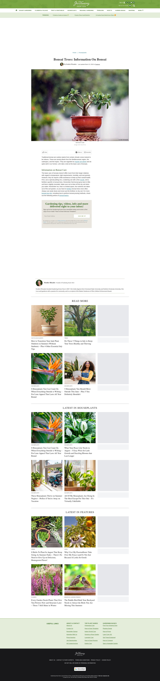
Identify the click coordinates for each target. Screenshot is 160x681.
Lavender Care (89, 637)
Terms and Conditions (82, 660)
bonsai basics (63, 195)
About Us (69, 625)
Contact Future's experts (65, 660)
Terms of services (62, 220)
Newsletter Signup (71, 631)
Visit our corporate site (103, 675)
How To (109, 10)
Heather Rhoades (71, 64)
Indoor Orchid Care (90, 631)
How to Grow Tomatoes (91, 628)
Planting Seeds (107, 628)
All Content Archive (72, 643)
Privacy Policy (95, 660)
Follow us (80, 152)
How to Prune (107, 631)
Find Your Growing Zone (110, 625)
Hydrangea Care (89, 625)
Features (97, 64)
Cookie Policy (106, 660)
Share (45, 152)
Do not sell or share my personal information (80, 663)
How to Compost (108, 640)
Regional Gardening (87, 10)
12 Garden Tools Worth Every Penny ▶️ (106, 15)
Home (74, 52)
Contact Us (69, 628)
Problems (100, 10)
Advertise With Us (71, 634)
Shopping (132, 10)
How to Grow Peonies (91, 640)
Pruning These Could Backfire (82, 15)
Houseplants (72, 10)
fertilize (69, 189)
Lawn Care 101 (107, 634)
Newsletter (88, 152)
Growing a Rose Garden (92, 634)
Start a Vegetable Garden (110, 643)
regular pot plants (80, 162)
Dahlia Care (88, 643)
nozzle (82, 180)
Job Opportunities (71, 640)
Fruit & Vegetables (57, 10)
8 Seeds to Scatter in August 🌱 (61, 15)
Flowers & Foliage (41, 10)
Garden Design (120, 10)
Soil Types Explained (109, 637)
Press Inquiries (70, 637)
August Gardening (25, 10)
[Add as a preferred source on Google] (80, 669)
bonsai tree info (47, 193)
